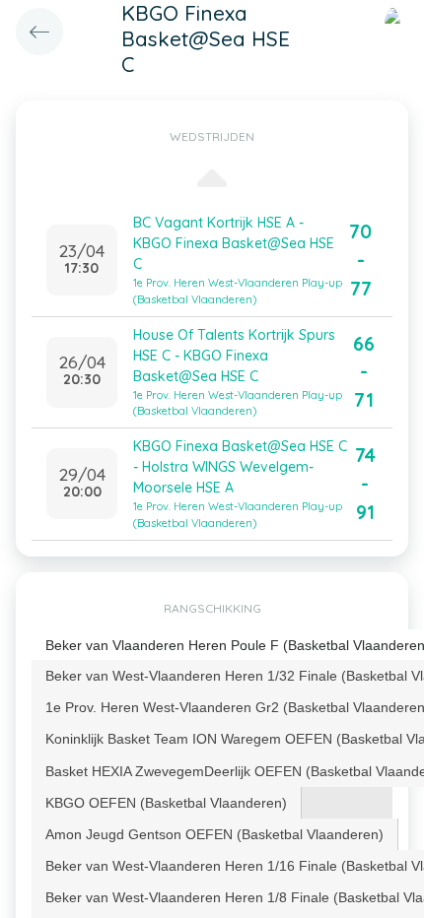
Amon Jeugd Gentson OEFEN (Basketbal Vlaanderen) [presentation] (214, 834)
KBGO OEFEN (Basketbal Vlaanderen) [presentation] (166, 803)
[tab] (167, 803)
